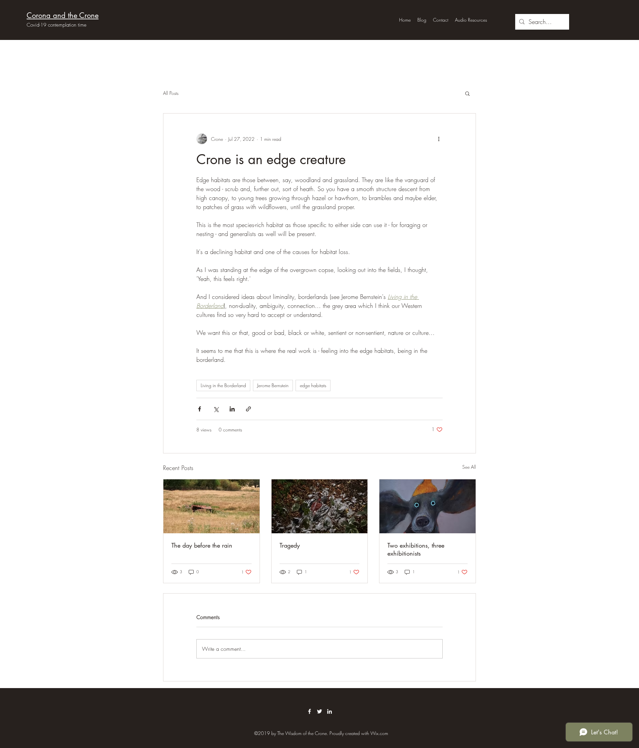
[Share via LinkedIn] (232, 409)
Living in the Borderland (223, 385)
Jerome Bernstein (273, 385)
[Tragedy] (320, 506)
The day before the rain (201, 545)
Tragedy (290, 545)
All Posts (170, 93)
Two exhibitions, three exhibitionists (415, 549)
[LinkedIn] (329, 711)
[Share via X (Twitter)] (216, 409)
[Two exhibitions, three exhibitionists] (427, 506)
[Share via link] (248, 409)
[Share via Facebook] (199, 409)
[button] (467, 93)
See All (469, 467)
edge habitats (313, 385)
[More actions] (439, 139)
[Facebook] (309, 711)
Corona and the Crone (63, 15)
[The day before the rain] (211, 506)
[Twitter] (319, 711)
